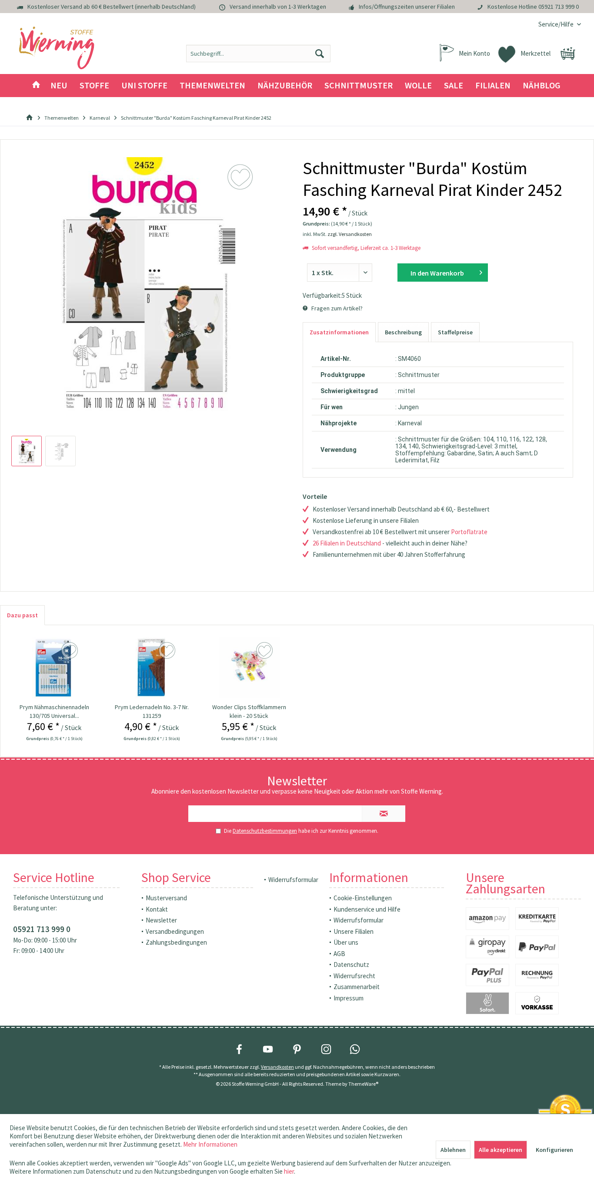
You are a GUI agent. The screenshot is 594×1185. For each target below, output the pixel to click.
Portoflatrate (469, 532)
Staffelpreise (455, 332)
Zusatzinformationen (339, 332)
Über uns (346, 942)
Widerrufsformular (293, 879)
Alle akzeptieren (500, 1150)
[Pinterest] (297, 1049)
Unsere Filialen (354, 931)
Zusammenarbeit (357, 987)
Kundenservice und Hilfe (367, 909)
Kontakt (157, 909)
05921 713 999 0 (558, 6)
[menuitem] (556, 24)
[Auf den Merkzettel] (70, 651)
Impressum (349, 998)
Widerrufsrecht (354, 976)
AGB (339, 953)
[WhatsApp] (355, 1049)
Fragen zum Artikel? (336, 308)
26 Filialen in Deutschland (347, 543)
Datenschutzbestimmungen (265, 831)
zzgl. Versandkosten (349, 234)
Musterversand (166, 898)
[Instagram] (326, 1049)
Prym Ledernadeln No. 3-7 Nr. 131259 (152, 711)
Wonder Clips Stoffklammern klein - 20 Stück (249, 711)
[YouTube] (268, 1049)
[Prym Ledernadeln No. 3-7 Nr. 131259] (151, 667)
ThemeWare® (363, 1084)
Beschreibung (403, 332)
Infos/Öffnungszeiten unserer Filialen (407, 6)
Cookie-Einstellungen (363, 898)
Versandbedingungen (175, 931)
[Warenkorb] (568, 53)
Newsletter (161, 920)
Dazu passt (22, 615)
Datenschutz (351, 964)
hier (289, 1171)
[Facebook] (239, 1049)
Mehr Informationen (210, 1144)
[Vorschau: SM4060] (26, 451)
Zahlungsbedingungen (176, 942)
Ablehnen (453, 1150)
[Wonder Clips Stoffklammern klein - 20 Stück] (249, 667)
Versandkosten (277, 1067)
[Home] (36, 85)
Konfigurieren (554, 1150)
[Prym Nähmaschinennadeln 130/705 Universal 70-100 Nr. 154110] (54, 667)
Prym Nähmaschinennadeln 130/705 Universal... (54, 711)
